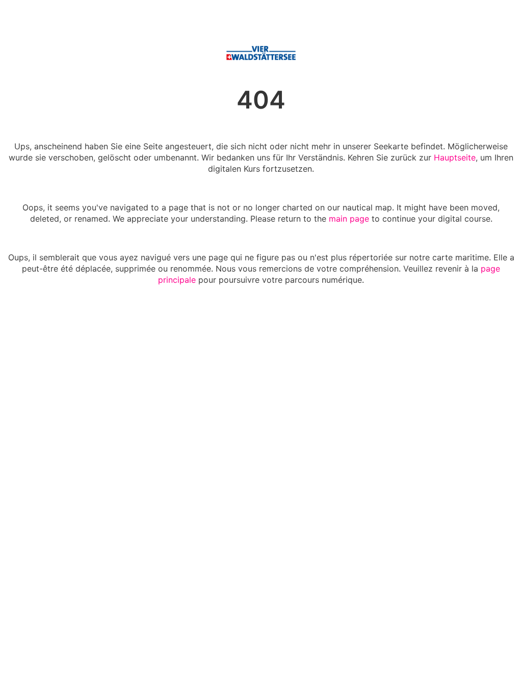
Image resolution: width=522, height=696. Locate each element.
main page (349, 218)
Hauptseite (455, 157)
